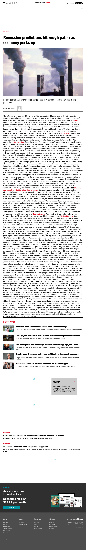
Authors (5, 535)
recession (76, 120)
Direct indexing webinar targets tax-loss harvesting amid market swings (33, 435)
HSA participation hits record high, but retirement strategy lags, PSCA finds (47, 345)
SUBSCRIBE (79, 3)
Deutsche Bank (19, 142)
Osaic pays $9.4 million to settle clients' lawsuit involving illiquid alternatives (48, 336)
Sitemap (5, 539)
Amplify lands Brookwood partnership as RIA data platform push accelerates (47, 354)
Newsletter (51, 522)
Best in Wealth (37, 522)
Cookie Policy (6, 530)
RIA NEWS (6, 31)
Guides (35, 524)
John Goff (14, 108)
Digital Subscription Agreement (53, 527)
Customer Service (23, 524)
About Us (5, 522)
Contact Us (21, 522)
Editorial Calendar (38, 528)
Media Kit (36, 526)
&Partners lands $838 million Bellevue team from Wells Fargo (41, 326)
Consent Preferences (8, 532)
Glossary (5, 524)
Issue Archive (52, 524)
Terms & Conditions (7, 528)
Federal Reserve (39, 214)
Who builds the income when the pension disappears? (25, 446)
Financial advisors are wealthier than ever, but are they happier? (42, 363)
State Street (65, 133)
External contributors (8, 537)
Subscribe (11, 507)
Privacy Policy (6, 526)
